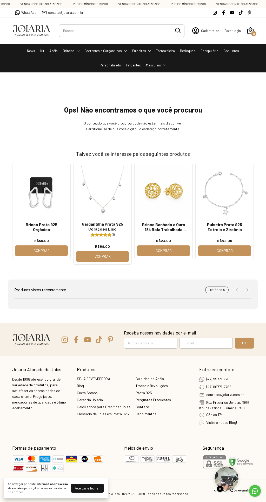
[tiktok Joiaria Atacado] (240, 12)
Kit (42, 51)
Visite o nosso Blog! (221, 422)
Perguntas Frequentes (153, 400)
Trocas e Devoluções (152, 385)
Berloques (187, 51)
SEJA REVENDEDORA (93, 378)
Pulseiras (139, 51)
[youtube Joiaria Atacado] (232, 12)
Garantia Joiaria (90, 400)
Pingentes (133, 65)
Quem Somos (87, 393)
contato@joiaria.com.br (65, 12)
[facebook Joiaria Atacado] (223, 12)
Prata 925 (144, 393)
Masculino (153, 65)
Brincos (69, 51)
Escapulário (209, 51)
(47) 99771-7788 (218, 379)
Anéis (53, 51)
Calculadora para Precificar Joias (103, 407)
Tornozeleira (165, 51)
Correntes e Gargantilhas (103, 51)
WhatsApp (28, 12)
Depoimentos (146, 414)
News (31, 51)
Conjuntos (231, 51)
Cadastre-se (210, 31)
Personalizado (110, 65)
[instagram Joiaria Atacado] (214, 12)
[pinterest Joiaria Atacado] (249, 12)
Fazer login (232, 31)
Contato (142, 407)
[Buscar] (177, 30)
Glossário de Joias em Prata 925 (103, 414)
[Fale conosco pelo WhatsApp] (255, 491)
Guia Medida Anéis (150, 378)
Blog (80, 385)
